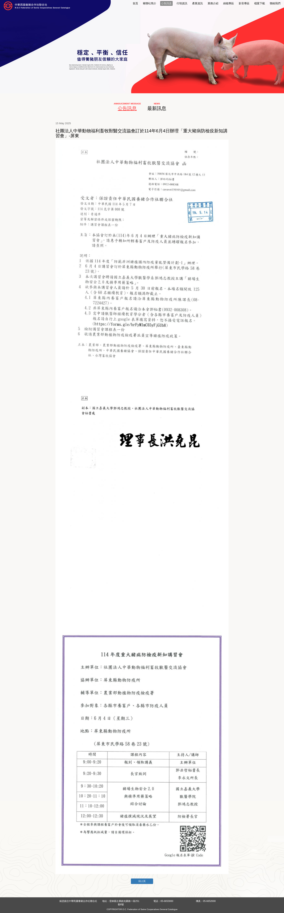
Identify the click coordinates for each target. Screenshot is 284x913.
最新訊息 (156, 108)
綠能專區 (228, 3)
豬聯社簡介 (149, 3)
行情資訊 (182, 3)
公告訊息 (166, 3)
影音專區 (244, 3)
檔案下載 (259, 3)
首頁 (135, 3)
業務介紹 (213, 3)
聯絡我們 (275, 3)
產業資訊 (197, 3)
